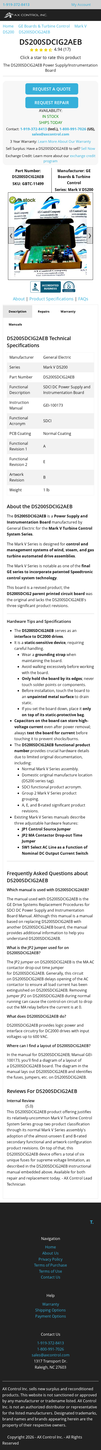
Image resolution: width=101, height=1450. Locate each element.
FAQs (83, 299)
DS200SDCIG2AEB (34, 32)
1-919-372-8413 (16, 4)
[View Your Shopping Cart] (94, 4)
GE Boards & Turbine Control (44, 26)
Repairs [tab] (43, 311)
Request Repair (52, 102)
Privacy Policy (50, 1259)
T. (92, 1222)
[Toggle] (93, 14)
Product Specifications (51, 299)
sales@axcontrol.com (50, 134)
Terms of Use (50, 1271)
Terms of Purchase (50, 1265)
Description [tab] (18, 311)
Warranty (50, 1304)
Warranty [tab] (68, 311)
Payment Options (50, 1316)
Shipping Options (50, 1310)
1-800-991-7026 (72, 129)
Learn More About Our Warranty (64, 141)
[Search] (84, 14)
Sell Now (88, 148)
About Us (50, 1253)
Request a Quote (52, 89)
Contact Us (50, 1277)
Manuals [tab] (15, 324)
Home (8, 26)
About (19, 299)
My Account (81, 4)
